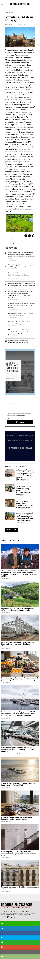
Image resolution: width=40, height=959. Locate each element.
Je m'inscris (20, 508)
